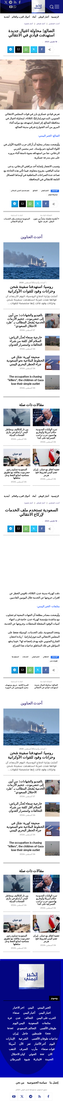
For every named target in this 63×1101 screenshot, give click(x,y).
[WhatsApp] (14, 7)
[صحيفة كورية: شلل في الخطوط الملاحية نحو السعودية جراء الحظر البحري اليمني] (52, 363)
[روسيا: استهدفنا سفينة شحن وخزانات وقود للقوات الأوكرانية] (31, 260)
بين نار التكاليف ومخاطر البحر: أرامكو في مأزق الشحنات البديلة (16, 432)
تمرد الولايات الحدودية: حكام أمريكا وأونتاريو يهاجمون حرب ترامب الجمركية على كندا (46, 433)
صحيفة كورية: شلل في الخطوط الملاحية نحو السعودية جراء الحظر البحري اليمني (25, 361)
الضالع (35, 191)
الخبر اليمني (45, 191)
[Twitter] (6, 2)
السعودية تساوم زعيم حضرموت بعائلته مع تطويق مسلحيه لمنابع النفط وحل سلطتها (17, 473)
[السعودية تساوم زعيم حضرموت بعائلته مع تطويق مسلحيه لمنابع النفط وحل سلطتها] (16, 457)
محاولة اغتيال (53, 195)
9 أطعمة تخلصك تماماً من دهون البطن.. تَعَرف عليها (46, 220)
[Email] (18, 49)
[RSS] (15, 2)
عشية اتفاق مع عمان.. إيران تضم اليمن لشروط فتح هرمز (46, 472)
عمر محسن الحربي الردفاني (20, 191)
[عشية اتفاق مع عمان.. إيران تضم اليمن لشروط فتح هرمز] (46, 457)
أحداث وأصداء (39, 283)
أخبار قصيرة (28, 24)
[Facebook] (20, 2)
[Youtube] (11, 7)
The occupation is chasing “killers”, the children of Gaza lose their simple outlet (25, 380)
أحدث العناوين (54, 24)
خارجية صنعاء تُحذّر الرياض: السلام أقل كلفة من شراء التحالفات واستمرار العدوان (25, 341)
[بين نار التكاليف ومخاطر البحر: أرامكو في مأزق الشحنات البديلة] (16, 417)
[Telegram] (10, 2)
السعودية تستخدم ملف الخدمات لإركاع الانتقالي (17, 220)
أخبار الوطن (40, 24)
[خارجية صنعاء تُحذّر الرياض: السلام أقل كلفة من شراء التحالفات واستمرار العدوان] (52, 343)
